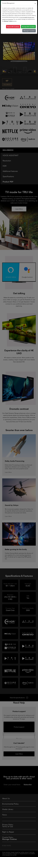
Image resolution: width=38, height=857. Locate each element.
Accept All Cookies (28, 27)
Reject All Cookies (13, 27)
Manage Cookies (29, 31)
